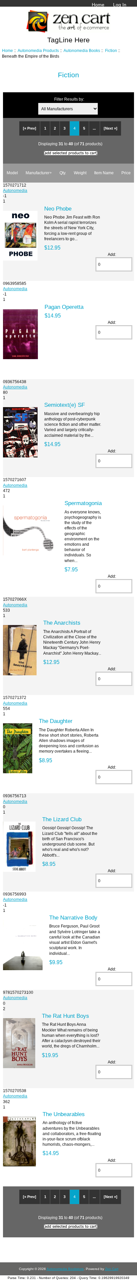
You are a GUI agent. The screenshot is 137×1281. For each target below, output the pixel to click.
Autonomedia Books (82, 50)
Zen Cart (111, 1269)
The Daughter (55, 721)
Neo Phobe (57, 208)
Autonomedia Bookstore (65, 1269)
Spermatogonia (83, 503)
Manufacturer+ (39, 173)
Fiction (111, 50)
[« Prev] (29, 128)
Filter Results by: (69, 99)
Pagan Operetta (64, 307)
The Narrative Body (73, 917)
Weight (80, 173)
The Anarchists (61, 622)
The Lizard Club (61, 819)
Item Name (104, 173)
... (94, 128)
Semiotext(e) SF (64, 404)
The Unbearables (64, 1114)
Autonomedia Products (38, 50)
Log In (119, 4)
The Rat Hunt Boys (65, 1015)
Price (126, 173)
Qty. (63, 173)
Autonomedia (15, 190)
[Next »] (110, 128)
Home (98, 4)
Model (12, 173)
